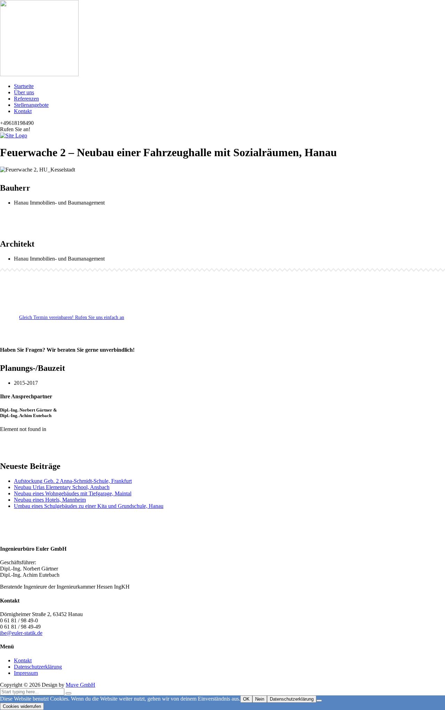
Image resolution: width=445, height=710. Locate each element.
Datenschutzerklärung (38, 667)
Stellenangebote (31, 105)
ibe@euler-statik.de (21, 633)
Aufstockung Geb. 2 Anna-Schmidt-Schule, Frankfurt (73, 481)
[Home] (13, 135)
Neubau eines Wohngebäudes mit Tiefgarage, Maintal (72, 493)
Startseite (24, 86)
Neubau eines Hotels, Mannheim (50, 500)
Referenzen (26, 99)
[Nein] (319, 701)
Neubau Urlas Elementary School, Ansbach (62, 487)
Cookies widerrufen (22, 706)
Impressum (26, 673)
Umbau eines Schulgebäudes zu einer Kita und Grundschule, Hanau (88, 506)
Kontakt (23, 111)
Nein (259, 699)
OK (246, 699)
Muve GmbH (80, 685)
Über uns (24, 92)
